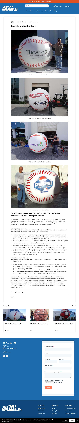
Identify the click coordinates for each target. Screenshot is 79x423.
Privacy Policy (55, 411)
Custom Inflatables (70, 408)
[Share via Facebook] (11, 292)
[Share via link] (23, 292)
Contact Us (41, 413)
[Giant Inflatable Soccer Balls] (64, 315)
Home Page (41, 408)
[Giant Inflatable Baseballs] (14, 315)
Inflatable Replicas (70, 413)
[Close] (77, 420)
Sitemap (54, 413)
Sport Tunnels (69, 411)
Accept (72, 420)
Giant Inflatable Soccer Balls (64, 324)
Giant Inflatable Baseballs (13, 324)
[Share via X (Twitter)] (15, 292)
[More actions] (67, 22)
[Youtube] (4, 356)
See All (74, 305)
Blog (53, 408)
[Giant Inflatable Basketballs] (39, 315)
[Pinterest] (7, 356)
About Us (41, 411)
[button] (39, 11)
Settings (65, 420)
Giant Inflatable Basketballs (39, 324)
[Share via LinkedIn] (19, 292)
